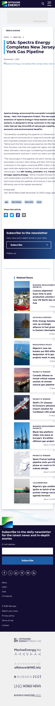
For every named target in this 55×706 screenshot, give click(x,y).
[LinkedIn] (16, 572)
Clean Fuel (17, 37)
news (39, 202)
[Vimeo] (22, 572)
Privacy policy (8, 616)
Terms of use (7, 620)
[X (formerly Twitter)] (10, 572)
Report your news (10, 611)
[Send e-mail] (27, 572)
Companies (7, 596)
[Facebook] (4, 572)
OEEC (4, 587)
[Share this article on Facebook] (18, 215)
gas (7, 202)
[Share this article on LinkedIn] (6, 215)
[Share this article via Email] (24, 215)
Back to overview (13, 30)
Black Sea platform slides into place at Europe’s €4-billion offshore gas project (43, 436)
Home (6, 37)
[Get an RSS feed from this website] (33, 572)
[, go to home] (11, 3)
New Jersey (16, 202)
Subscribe (16, 245)
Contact (5, 625)
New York (29, 202)
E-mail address (8, 544)
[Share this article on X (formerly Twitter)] (12, 215)
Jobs (4, 591)
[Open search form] (43, 4)
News (4, 582)
